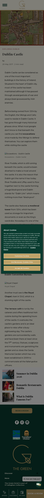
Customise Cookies (22, 256)
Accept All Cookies (22, 268)
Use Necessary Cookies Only (22, 262)
